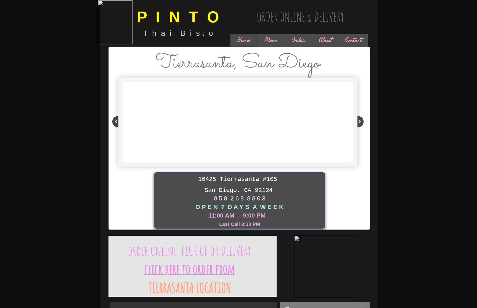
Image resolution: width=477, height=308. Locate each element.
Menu (271, 40)
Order (298, 40)
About (325, 40)
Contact (353, 40)
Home (243, 40)
